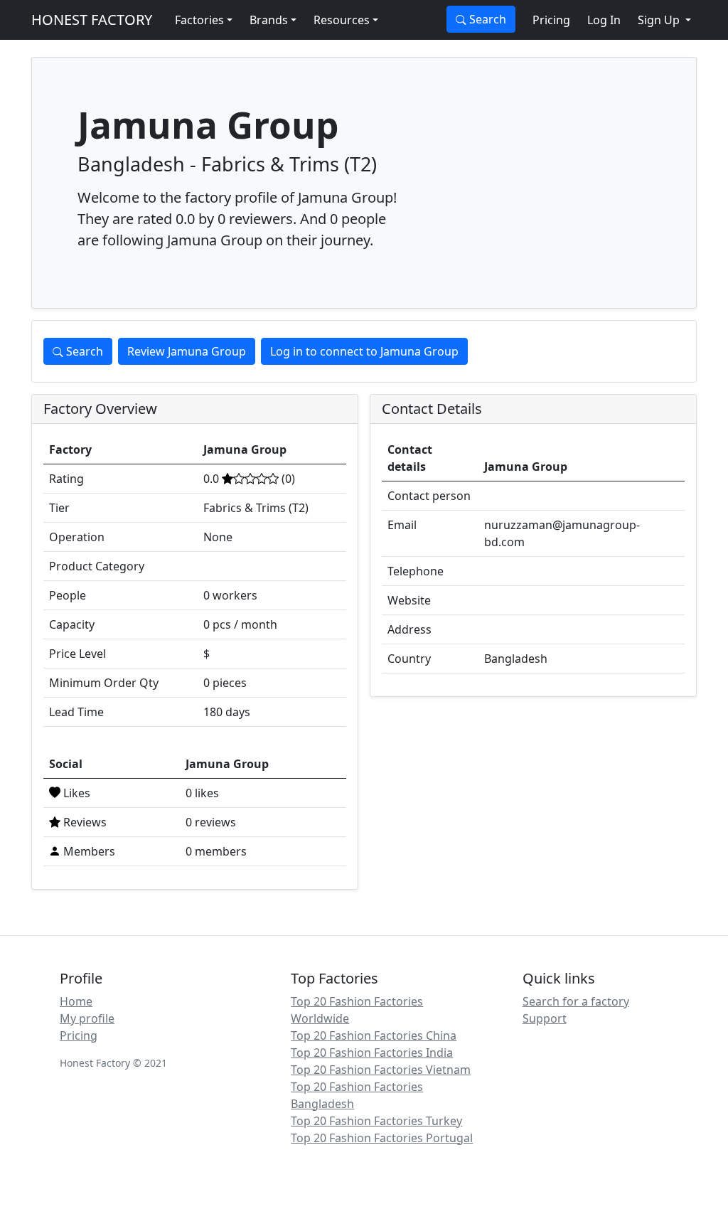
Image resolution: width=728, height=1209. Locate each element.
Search (486, 19)
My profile (87, 1018)
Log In (604, 20)
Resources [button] (342, 20)
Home (76, 1001)
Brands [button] (269, 20)
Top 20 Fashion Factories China (373, 1035)
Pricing (551, 20)
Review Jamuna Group (186, 351)
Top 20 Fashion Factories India (372, 1052)
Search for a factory (576, 1001)
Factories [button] (199, 20)
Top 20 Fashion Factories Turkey (376, 1121)
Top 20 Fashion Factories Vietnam (381, 1069)
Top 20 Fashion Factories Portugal (382, 1138)
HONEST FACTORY (91, 19)
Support (545, 1018)
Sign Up (660, 20)
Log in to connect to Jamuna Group (364, 351)
